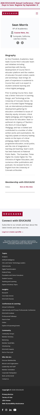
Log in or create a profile (11, 232)
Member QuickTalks (8, 343)
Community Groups (8, 334)
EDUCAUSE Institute (8, 313)
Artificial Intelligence (8, 260)
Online (4, 323)
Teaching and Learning (9, 282)
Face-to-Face (6, 319)
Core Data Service (7, 296)
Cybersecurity (6, 266)
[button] (37, 13)
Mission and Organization (10, 364)
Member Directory (7, 337)
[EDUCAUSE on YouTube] (15, 410)
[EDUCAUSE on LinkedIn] (10, 410)
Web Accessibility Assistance (13, 403)
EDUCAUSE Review (8, 299)
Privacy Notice (7, 394)
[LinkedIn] (22, 42)
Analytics (5, 257)
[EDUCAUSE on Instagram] (6, 410)
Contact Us (5, 379)
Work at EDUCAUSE (8, 376)
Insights (5, 289)
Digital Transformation (9, 269)
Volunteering (6, 346)
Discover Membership (9, 360)
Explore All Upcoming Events (11, 326)
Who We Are (6, 357)
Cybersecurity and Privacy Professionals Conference (18, 310)
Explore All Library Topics (10, 285)
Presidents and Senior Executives (12, 275)
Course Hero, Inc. (21, 32)
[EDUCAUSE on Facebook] (2, 410)
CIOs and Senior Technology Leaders (13, 263)
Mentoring (5, 340)
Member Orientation (8, 370)
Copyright (6, 390)
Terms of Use (7, 397)
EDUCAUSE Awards (8, 349)
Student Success (7, 278)
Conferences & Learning (11, 304)
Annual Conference (8, 307)
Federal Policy (6, 272)
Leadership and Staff (8, 367)
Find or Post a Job (7, 352)
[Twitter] (17, 42)
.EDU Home (6, 400)
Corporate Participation (9, 373)
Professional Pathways (9, 316)
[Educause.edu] (12, 214)
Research (5, 293)
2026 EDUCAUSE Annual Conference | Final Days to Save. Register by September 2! (20, 4)
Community (6, 330)
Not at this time (26, 187)
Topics (4, 253)
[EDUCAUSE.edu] (10, 13)
